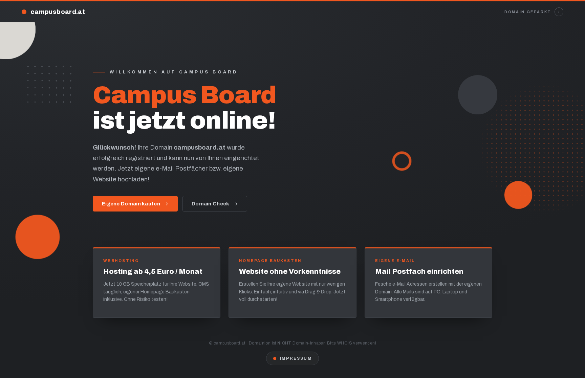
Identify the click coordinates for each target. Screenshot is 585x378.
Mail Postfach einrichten (419, 271)
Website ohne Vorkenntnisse (290, 271)
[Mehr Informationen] (559, 11)
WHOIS (344, 343)
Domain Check (211, 203)
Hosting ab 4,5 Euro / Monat (152, 271)
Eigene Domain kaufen (131, 203)
